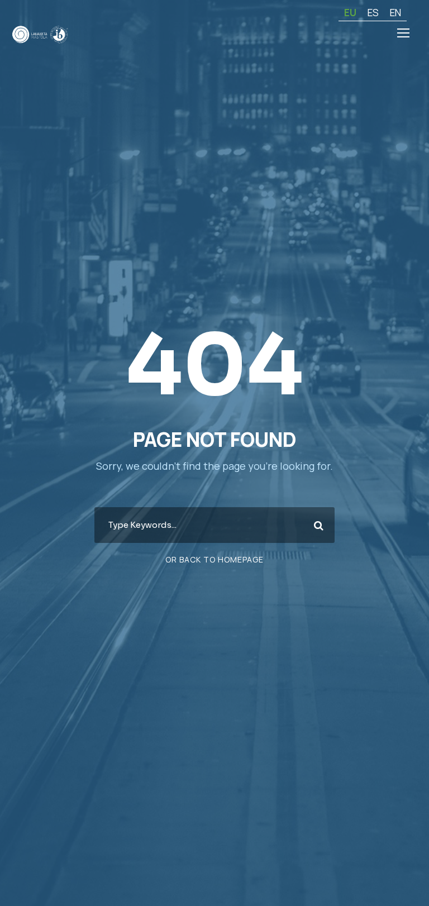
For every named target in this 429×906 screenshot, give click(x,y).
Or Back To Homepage (214, 559)
